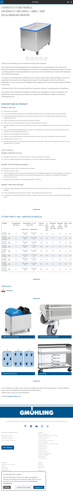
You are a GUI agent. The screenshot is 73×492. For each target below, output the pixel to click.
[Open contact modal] (71, 2)
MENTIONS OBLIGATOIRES (29, 421)
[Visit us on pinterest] (25, 426)
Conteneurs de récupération (44, 453)
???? (9, 233)
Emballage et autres (6, 470)
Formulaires (41, 466)
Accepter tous (39, 487)
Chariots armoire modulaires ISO (46, 440)
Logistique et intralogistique (8, 464)
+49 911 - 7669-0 (8, 438)
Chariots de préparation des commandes (48, 435)
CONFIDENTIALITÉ (42, 421)
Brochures (40, 464)
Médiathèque (41, 467)
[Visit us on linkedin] (31, 426)
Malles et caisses (42, 445)
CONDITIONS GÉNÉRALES (13, 421)
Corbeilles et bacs (42, 448)
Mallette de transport (43, 451)
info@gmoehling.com (13, 396)
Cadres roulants (42, 450)
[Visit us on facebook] (42, 426)
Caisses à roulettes (42, 447)
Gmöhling (35, 2)
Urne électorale (41, 456)
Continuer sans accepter (23, 487)
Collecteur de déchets (43, 455)
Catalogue (9, 290)
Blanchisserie (5, 469)
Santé (3, 466)
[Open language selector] (68, 2)
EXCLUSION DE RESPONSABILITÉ (58, 421)
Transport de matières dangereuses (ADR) (48, 443)
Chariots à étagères (43, 442)
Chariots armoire (42, 438)
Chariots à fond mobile (43, 437)
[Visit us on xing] (47, 426)
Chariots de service (42, 458)
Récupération (5, 467)
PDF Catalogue (7, 447)
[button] (1, 2)
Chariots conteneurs (43, 434)
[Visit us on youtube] (36, 426)
